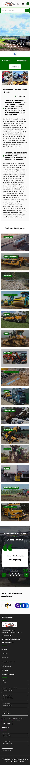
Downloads (5, 658)
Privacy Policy (5, 720)
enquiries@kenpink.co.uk (12, 639)
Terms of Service (13, 720)
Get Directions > (7, 750)
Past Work (5, 670)
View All (14, 67)
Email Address (6, 703)
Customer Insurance (8, 662)
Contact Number (7, 695)
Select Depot (6, 711)
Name (4, 680)
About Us (4, 653)
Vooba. (22, 761)
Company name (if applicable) (10, 688)
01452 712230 (8, 636)
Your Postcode (6, 741)
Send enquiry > (7, 723)
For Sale (4, 649)
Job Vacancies (6, 666)
